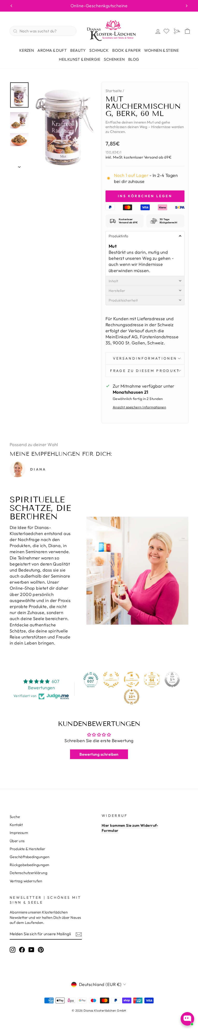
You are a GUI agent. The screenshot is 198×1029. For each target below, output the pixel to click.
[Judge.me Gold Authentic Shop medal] (111, 679)
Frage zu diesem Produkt (145, 371)
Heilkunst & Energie (79, 59)
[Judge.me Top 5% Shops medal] (172, 679)
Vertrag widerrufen (26, 881)
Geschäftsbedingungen (29, 857)
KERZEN (26, 50)
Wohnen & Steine (161, 50)
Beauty (78, 50)
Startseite (114, 90)
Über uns (17, 841)
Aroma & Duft (52, 50)
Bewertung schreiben (99, 754)
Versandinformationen (145, 358)
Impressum (19, 832)
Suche (15, 816)
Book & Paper (126, 50)
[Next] (187, 6)
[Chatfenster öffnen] (187, 1019)
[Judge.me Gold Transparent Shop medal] (131, 679)
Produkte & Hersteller (27, 849)
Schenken (114, 59)
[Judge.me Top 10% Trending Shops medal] (131, 696)
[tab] (145, 236)
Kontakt (16, 824)
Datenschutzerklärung (28, 872)
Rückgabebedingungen (29, 864)
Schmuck (99, 50)
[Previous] (11, 6)
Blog (133, 59)
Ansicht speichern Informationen (139, 407)
